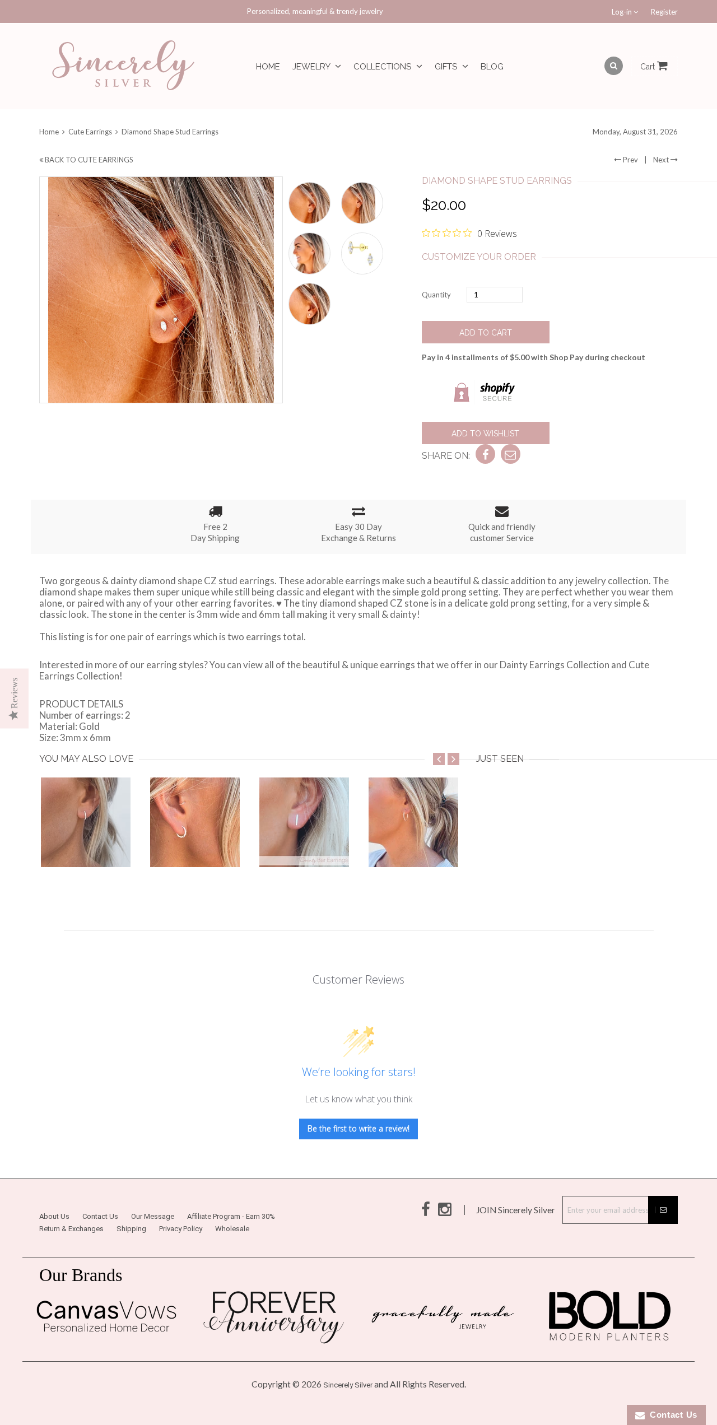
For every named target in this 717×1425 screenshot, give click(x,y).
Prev (629, 159)
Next (662, 159)
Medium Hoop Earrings (416, 844)
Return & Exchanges (71, 1228)
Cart (648, 66)
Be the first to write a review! (358, 1128)
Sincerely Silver (348, 1385)
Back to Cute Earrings (88, 159)
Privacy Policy (180, 1228)
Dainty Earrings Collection (554, 664)
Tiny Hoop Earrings (86, 844)
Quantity (436, 294)
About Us (54, 1216)
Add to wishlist (485, 433)
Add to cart (485, 332)
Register (664, 11)
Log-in (623, 11)
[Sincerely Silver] (123, 66)
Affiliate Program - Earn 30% (231, 1216)
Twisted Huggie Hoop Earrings (215, 844)
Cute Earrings (90, 131)
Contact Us (100, 1216)
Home (268, 67)
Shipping (131, 1228)
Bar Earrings (304, 844)
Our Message (152, 1216)
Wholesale (232, 1228)
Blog (492, 67)
